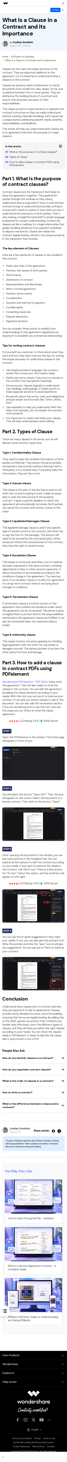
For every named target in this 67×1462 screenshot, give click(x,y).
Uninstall (51, 1447)
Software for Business (22, 56)
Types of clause (18, 156)
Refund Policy (38, 1447)
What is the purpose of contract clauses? (33, 152)
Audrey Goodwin (23, 42)
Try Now (55, 10)
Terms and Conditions (22, 1438)
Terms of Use (49, 1438)
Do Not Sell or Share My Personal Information (33, 1442)
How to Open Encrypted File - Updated (30, 1218)
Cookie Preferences (21, 1447)
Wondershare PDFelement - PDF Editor (25, 681)
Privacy (37, 1438)
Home (5, 56)
